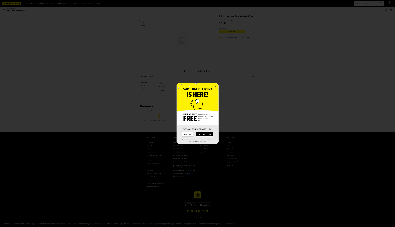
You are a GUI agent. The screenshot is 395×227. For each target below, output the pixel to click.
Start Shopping (204, 134)
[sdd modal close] (215, 86)
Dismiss (187, 134)
